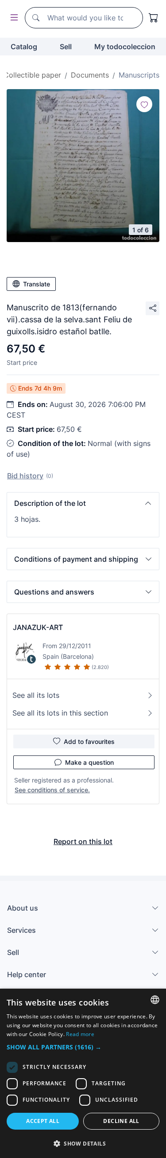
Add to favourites (89, 741)
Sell (66, 46)
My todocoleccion (124, 46)
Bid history (25, 475)
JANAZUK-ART (38, 627)
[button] (83, 503)
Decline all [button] (121, 1121)
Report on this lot (83, 841)
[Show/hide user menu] (12, 17)
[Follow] (144, 104)
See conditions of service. (52, 790)
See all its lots (35, 695)
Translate (36, 284)
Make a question (89, 762)
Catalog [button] (24, 46)
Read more (80, 1034)
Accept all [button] (42, 1121)
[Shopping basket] (153, 17)
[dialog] (83, 1073)
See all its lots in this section (60, 712)
